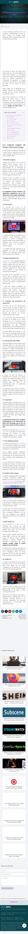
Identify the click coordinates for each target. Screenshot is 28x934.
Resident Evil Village (8, 261)
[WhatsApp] (13, 611)
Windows (22, 919)
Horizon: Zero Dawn (8, 481)
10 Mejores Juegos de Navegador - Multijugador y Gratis (7, 617)
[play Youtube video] (14, 226)
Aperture (13, 321)
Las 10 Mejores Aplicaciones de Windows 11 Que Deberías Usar (22, 616)
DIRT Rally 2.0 (17, 524)
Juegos (16, 917)
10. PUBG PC (12, 138)
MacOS (20, 917)
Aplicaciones (8, 917)
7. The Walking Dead (13, 132)
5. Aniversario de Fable (14, 128)
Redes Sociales (10, 919)
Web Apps (17, 919)
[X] (6, 611)
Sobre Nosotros (10, 914)
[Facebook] (2, 611)
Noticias (3, 919)
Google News (14, 902)
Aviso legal (3, 912)
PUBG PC (14, 564)
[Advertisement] (14, 55)
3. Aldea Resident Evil (14, 123)
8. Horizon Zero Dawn (14, 134)
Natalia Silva (6, 26)
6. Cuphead (12, 130)
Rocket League (19, 162)
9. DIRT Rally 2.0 (12, 136)
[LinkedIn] (16, 611)
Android (2, 917)
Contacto (9, 912)
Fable (13, 345)
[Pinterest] (9, 611)
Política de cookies (16, 912)
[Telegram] (20, 611)
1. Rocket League (13, 119)
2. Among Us (12, 121)
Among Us (18, 207)
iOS (13, 917)
